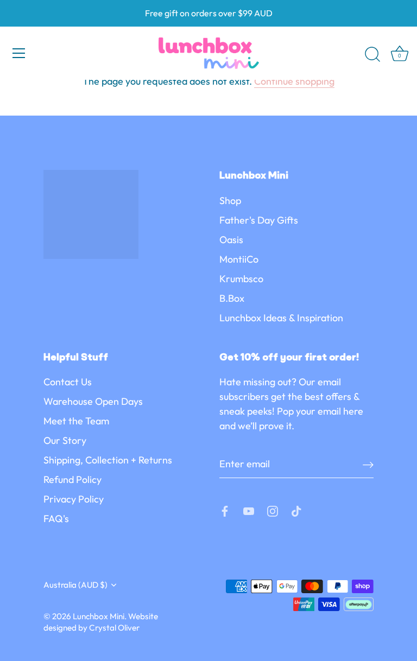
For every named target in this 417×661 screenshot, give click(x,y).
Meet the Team (76, 421)
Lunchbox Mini (98, 616)
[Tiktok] (296, 510)
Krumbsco (241, 278)
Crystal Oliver (114, 627)
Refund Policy (72, 479)
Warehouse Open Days (93, 401)
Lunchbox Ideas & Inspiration (281, 318)
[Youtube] (248, 510)
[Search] (372, 55)
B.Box (231, 298)
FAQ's (56, 518)
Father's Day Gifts (258, 220)
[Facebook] (224, 510)
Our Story (64, 440)
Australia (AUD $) (75, 585)
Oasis (231, 239)
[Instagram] (272, 510)
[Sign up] (368, 463)
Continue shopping (294, 81)
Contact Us (67, 382)
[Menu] (19, 53)
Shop (230, 200)
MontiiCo (238, 259)
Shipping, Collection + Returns (107, 460)
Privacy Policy (73, 499)
